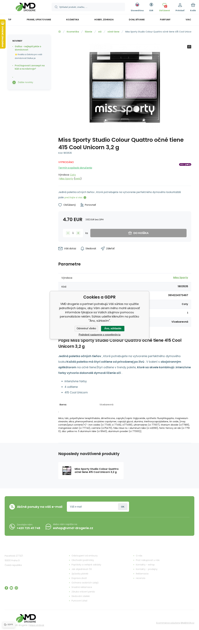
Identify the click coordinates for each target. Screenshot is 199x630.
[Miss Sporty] (185, 170)
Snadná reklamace (82, 587)
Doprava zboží (79, 578)
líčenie (88, 31)
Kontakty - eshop (145, 564)
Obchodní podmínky (83, 560)
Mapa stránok (36, 625)
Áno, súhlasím (112, 328)
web (77, 178)
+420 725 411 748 (28, 528)
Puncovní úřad (79, 600)
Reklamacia (142, 573)
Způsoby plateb (80, 573)
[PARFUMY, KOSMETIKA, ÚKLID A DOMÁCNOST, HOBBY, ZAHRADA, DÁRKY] (59, 31)
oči (100, 31)
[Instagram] (16, 588)
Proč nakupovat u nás (148, 560)
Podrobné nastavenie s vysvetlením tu (99, 334)
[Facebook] (6, 588)
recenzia (140, 578)
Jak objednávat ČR (82, 569)
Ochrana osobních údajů (85, 582)
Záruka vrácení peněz (83, 591)
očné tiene (113, 31)
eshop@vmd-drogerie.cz (73, 528)
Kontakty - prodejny (146, 569)
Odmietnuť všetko (86, 328)
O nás (139, 555)
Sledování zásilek (81, 596)
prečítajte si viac (74, 197)
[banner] (25, 7)
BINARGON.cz (187, 622)
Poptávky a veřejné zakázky (86, 564)
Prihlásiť (122, 506)
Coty (73, 175)
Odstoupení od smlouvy (85, 555)
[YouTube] (11, 588)
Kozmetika (73, 31)
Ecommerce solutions (168, 622)
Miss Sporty (66, 178)
